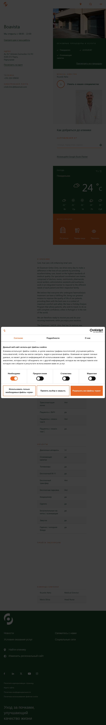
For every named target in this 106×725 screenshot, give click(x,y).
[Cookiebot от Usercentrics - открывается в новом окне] (91, 331)
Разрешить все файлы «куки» (87, 391)
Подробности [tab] (53, 338)
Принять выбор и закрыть (53, 391)
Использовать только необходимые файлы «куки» (19, 390)
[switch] (40, 378)
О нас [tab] (87, 338)
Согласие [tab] (18, 338)
